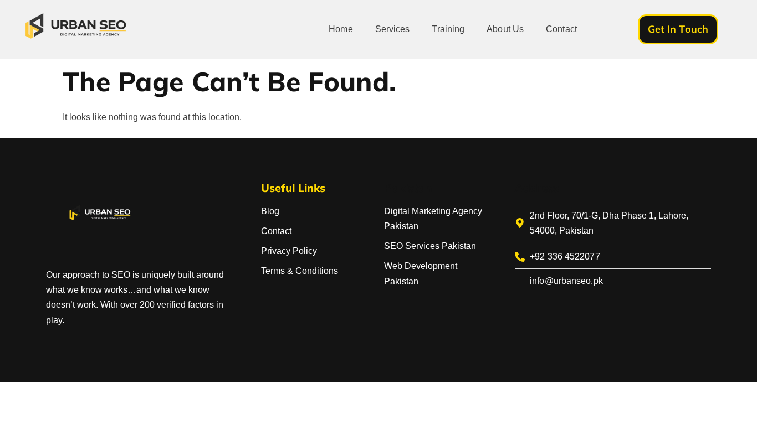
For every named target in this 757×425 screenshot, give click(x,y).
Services (392, 29)
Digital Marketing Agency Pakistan (433, 218)
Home (340, 29)
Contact (561, 29)
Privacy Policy (289, 251)
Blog (270, 211)
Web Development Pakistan (420, 273)
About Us (505, 29)
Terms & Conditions (299, 271)
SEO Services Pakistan (430, 246)
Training (448, 29)
